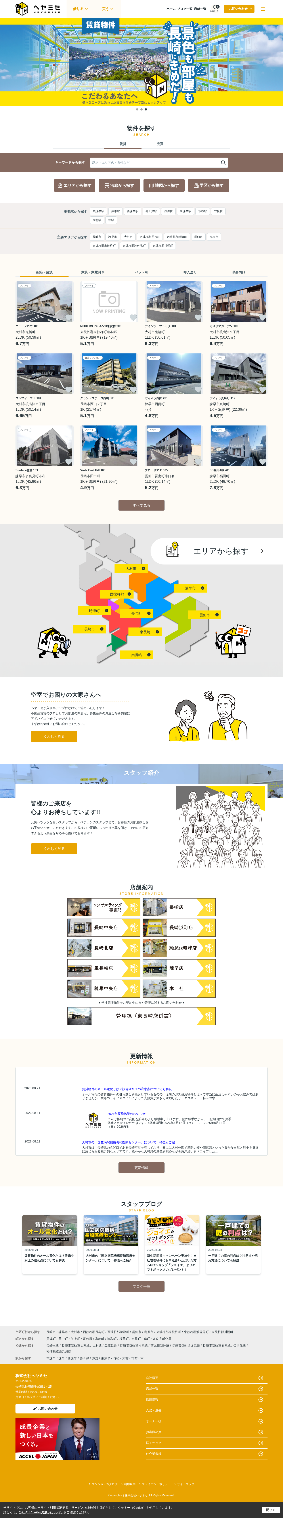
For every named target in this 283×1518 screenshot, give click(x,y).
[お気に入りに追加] (68, 317)
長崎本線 (53, 1345)
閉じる (270, 1510)
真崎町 (100, 1339)
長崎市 (97, 236)
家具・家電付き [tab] (93, 272)
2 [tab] (141, 109)
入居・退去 (153, 1410)
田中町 (64, 1339)
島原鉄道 (111, 1345)
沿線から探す (122, 185)
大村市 (128, 236)
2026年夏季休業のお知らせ (126, 1114)
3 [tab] (146, 109)
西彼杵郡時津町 (177, 236)
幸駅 (111, 220)
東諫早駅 (185, 211)
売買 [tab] (160, 144)
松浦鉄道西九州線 (58, 1351)
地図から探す (167, 185)
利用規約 (130, 1484)
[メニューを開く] (263, 9)
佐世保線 (240, 1345)
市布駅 (202, 211)
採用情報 (152, 1399)
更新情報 (141, 1168)
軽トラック (153, 1443)
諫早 (62, 1358)
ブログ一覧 (185, 9)
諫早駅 (115, 211)
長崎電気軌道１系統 (76, 1345)
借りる (78, 9)
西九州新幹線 (160, 1345)
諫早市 (112, 236)
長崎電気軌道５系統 (217, 1345)
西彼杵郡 (117, 594)
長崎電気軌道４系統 (134, 1345)
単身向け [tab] (238, 272)
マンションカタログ (105, 1484)
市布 (134, 1358)
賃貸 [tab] (123, 144)
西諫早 (72, 1358)
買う (105, 9)
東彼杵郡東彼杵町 (104, 245)
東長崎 (145, 632)
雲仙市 (198, 236)
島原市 (214, 236)
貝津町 (51, 1339)
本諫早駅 (98, 211)
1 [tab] (137, 109)
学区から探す (212, 185)
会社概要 (152, 1378)
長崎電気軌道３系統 (186, 1345)
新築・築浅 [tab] (44, 272)
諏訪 (95, 1358)
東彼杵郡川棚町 (163, 245)
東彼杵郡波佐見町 (134, 245)
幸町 (147, 1339)
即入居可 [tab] (190, 272)
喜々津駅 (151, 211)
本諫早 (51, 1358)
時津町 (94, 611)
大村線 (97, 1345)
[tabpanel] (141, 62)
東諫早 (105, 1358)
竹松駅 (218, 211)
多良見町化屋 (162, 1339)
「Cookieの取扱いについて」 (45, 1512)
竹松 (116, 1358)
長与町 (136, 613)
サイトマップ (185, 1484)
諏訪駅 (168, 211)
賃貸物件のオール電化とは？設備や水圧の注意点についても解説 (127, 1089)
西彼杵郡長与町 (150, 236)
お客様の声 (153, 1432)
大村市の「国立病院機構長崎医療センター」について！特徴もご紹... (130, 1142)
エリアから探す (78, 185)
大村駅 (97, 220)
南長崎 (136, 655)
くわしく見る (54, 736)
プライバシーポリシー (156, 1484)
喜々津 (84, 1358)
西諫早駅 (132, 211)
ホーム (171, 9)
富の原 (88, 1339)
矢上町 (76, 1339)
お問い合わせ (238, 8)
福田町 (124, 1339)
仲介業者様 (153, 1453)
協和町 (112, 1339)
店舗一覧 (200, 9)
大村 (125, 1358)
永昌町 (137, 1339)
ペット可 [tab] (141, 272)
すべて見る (141, 505)
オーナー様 (153, 1421)
